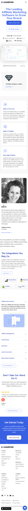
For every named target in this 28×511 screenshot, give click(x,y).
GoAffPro (3, 484)
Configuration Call (5, 458)
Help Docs (18, 458)
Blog (17, 456)
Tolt (2, 490)
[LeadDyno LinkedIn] (13, 495)
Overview (3, 452)
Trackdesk (3, 488)
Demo (2, 460)
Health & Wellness (20, 464)
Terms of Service (6, 500)
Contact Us (18, 483)
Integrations (4, 463)
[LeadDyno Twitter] (7, 495)
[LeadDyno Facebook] (5, 495)
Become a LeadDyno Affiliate (20, 478)
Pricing (2, 465)
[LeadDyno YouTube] (10, 495)
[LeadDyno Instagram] (2, 495)
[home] (7, 2)
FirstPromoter (4, 477)
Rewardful (3, 481)
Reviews (17, 454)
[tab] (14, 315)
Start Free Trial (14, 437)
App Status (16, 500)
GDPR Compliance (6, 503)
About (17, 475)
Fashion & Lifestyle (20, 466)
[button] (25, 2)
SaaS (17, 468)
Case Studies (18, 452)
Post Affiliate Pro (5, 479)
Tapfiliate (3, 475)
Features (3, 454)
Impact (2, 486)
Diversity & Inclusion (20, 481)
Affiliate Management (6, 456)
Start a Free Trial (14, 23)
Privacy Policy (16, 503)
